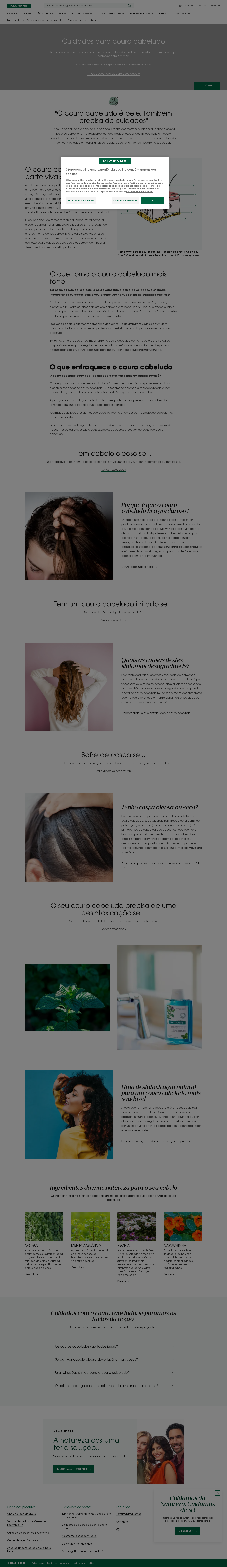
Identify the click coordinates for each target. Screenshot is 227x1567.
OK (152, 200)
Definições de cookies (80, 200)
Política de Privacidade (139, 191)
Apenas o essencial (125, 200)
